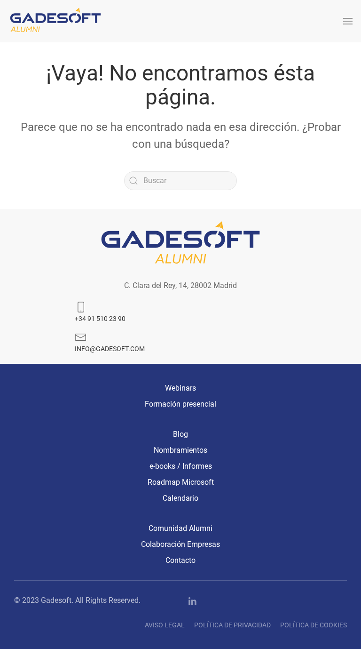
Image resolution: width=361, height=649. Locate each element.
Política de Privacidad (232, 625)
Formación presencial (180, 404)
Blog (180, 434)
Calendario (180, 498)
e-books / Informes (180, 466)
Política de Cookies (313, 625)
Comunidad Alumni (180, 528)
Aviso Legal (165, 625)
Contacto (180, 560)
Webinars (180, 388)
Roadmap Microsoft (181, 482)
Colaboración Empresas (180, 544)
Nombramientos (180, 450)
